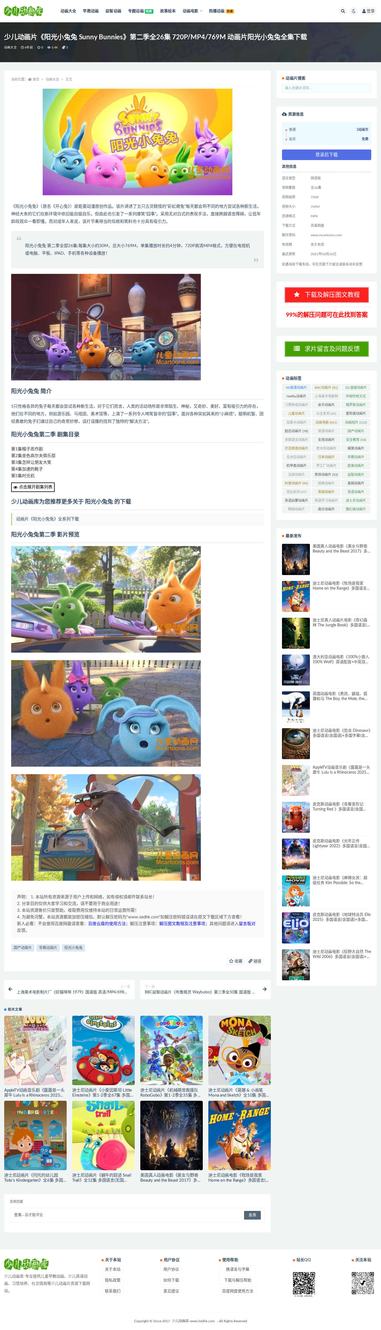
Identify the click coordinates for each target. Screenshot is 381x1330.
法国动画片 (296, 476)
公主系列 (326, 413)
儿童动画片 (296, 414)
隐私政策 (112, 1280)
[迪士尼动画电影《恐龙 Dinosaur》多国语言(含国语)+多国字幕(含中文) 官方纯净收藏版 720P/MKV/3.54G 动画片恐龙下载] (296, 743)
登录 (371, 11)
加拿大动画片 (296, 423)
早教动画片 (48, 948)
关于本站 (112, 1269)
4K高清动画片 (296, 389)
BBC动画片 (326, 387)
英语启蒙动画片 (296, 502)
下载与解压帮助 (237, 1280)
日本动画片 (326, 458)
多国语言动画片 (296, 441)
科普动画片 (296, 483)
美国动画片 (356, 484)
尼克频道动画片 (296, 449)
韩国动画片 (296, 510)
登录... (19, 1215)
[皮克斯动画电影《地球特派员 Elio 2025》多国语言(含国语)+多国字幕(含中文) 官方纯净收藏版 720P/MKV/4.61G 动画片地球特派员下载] (296, 927)
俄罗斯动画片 (356, 406)
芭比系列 (296, 492)
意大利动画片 (326, 449)
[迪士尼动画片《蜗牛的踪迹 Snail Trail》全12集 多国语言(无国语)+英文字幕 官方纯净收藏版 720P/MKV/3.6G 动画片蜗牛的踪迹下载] (103, 1135)
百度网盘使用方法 (237, 1291)
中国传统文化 (356, 397)
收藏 (237, 961)
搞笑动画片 (356, 449)
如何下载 (171, 1280)
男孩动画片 (326, 474)
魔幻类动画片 (356, 510)
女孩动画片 (326, 441)
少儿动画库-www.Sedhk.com (193, 1321)
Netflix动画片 (296, 397)
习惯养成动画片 (296, 406)
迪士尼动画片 (356, 502)
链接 (256, 961)
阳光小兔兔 (73, 948)
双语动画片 (326, 432)
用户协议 (171, 1269)
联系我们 (112, 1291)
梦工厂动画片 (326, 467)
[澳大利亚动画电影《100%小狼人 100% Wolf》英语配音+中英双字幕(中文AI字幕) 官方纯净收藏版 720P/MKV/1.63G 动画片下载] (296, 670)
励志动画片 (296, 431)
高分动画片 (326, 510)
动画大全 (10, 47)
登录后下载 (326, 155)
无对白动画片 (296, 458)
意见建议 (171, 1291)
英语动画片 (356, 493)
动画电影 (326, 422)
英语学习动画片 (326, 502)
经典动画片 (326, 484)
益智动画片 (356, 476)
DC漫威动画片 (356, 389)
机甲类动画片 (296, 467)
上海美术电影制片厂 (326, 397)
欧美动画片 (356, 467)
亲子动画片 (326, 406)
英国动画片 (326, 493)
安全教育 (356, 439)
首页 (36, 79)
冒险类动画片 (356, 414)
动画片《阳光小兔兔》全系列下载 (47, 519)
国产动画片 (23, 948)
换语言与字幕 (237, 1269)
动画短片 (356, 422)
